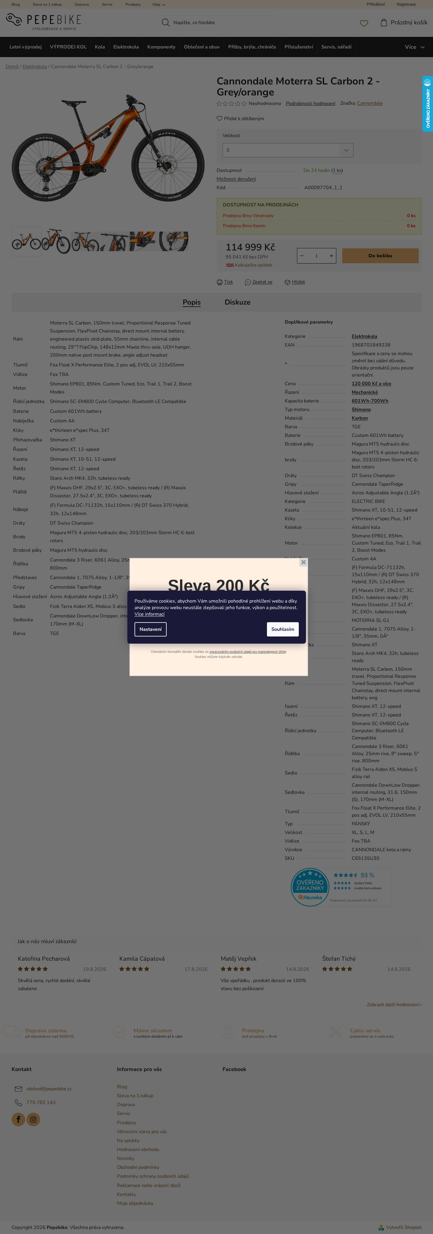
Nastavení (151, 629)
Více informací (150, 614)
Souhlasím (282, 629)
